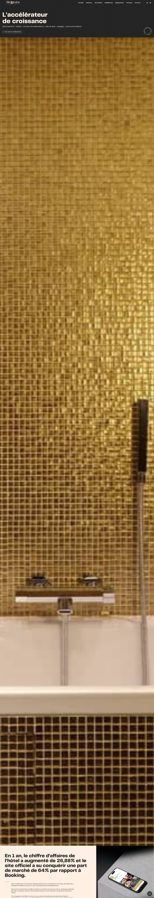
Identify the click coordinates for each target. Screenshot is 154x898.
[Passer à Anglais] (147, 3)
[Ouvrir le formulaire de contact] (149, 893)
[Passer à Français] (150, 3)
